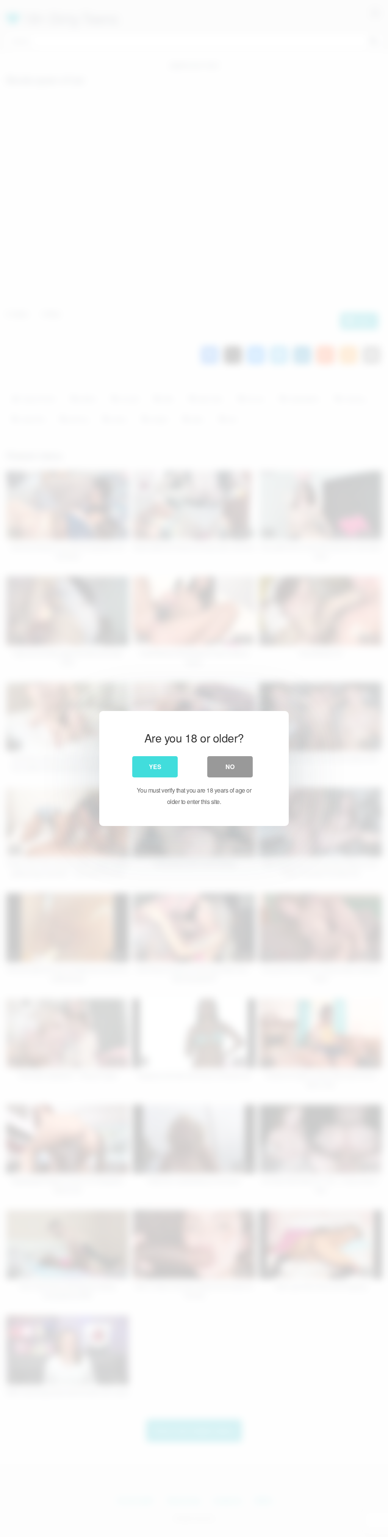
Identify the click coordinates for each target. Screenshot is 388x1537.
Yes (155, 766)
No (230, 766)
